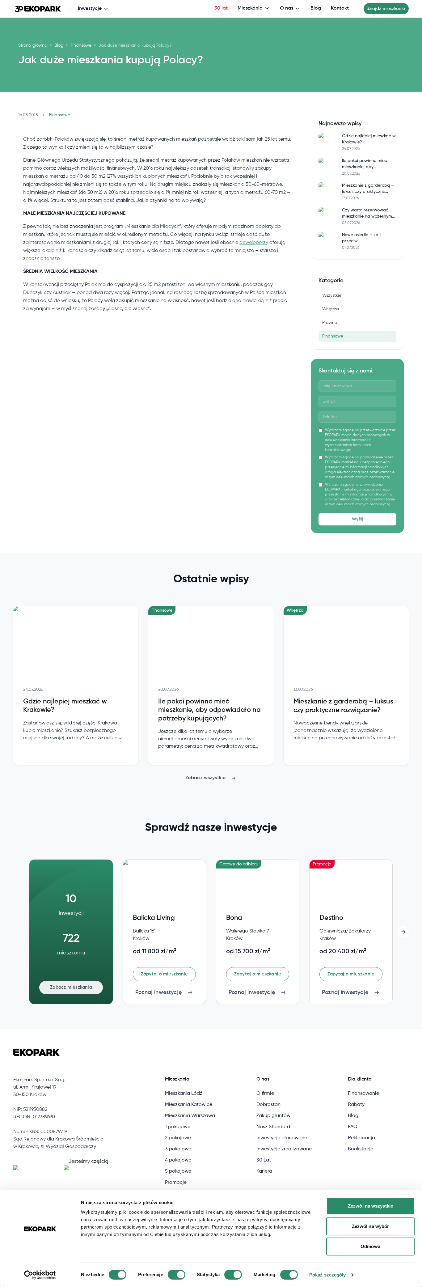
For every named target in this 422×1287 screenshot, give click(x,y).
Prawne (329, 323)
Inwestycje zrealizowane (284, 1149)
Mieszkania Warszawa (190, 1115)
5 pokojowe (178, 1171)
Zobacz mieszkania (71, 987)
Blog (315, 8)
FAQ (352, 1126)
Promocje (176, 1182)
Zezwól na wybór (370, 1226)
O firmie (265, 1093)
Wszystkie (331, 295)
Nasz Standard (273, 1126)
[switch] (176, 1275)
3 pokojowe (178, 1149)
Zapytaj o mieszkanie (164, 974)
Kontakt (340, 8)
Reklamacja (361, 1138)
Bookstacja (360, 1149)
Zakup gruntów (273, 1115)
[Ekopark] (38, 8)
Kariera (264, 1171)
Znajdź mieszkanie (386, 8)
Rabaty (356, 1104)
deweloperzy (253, 242)
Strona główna (32, 45)
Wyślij (357, 519)
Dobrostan (268, 1104)
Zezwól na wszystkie (370, 1205)
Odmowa (370, 1246)
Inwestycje (90, 8)
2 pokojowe (178, 1138)
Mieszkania (250, 8)
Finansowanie (363, 1093)
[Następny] (403, 931)
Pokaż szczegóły (327, 1274)
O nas (286, 8)
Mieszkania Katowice (188, 1104)
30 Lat (263, 1160)
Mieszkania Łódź (183, 1093)
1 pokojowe (177, 1126)
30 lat (221, 8)
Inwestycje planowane (281, 1138)
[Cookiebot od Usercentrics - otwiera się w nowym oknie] (40, 1275)
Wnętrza (330, 309)
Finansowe (80, 45)
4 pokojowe (178, 1160)
